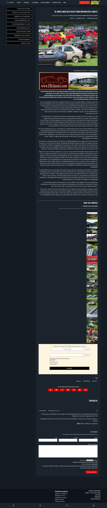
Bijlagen (95, 460)
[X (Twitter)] (79, 390)
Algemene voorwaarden (94, 490)
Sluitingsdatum (54, 364)
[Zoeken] (7, 2)
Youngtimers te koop (61, 497)
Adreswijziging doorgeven (23, 28)
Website (52, 360)
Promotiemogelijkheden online (22, 20)
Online (18, 2)
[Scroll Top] (40, 505)
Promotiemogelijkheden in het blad (21, 24)
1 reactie (72, 18)
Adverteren (35, 2)
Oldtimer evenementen (61, 493)
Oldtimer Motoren (60, 501)
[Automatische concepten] (68, 81)
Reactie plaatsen (91, 472)
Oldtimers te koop (56, 2)
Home (64, 2)
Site (56, 437)
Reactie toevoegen (92, 444)
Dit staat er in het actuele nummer (21, 12)
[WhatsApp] (56, 390)
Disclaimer (97, 494)
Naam (96, 437)
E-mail (75, 437)
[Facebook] (85, 390)
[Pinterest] (73, 390)
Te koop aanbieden (45, 2)
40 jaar (94, 381)
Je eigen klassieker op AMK (23, 31)
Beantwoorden (42, 410)
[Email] (13, 505)
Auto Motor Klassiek (57, 15)
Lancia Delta (86, 381)
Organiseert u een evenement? (22, 35)
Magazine (26, 2)
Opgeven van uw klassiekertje (22, 16)
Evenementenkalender (24, 39)
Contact (11, 2)
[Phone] (67, 505)
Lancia (54, 93)
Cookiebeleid (97, 496)
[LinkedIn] (68, 390)
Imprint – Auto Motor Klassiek (92, 492)
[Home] (93, 505)
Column (65, 15)
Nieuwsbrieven (54, 362)
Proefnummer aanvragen (23, 8)
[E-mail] (50, 390)
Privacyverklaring (95, 499)
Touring (78, 381)
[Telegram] (62, 390)
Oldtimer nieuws (59, 499)
